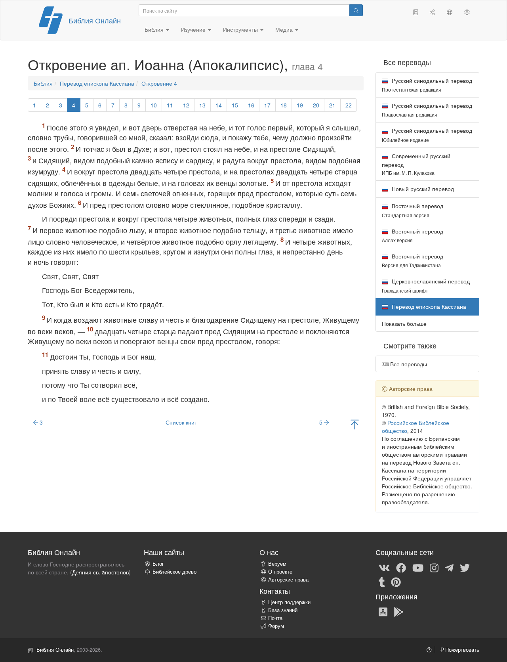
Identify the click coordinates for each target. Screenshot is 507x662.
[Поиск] (356, 10)
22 (348, 105)
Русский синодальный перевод (427, 85)
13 (202, 105)
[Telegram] (449, 567)
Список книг (181, 422)
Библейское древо (174, 571)
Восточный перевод (412, 210)
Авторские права (288, 579)
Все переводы (408, 364)
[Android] (399, 611)
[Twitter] (465, 567)
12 (186, 105)
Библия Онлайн (95, 20)
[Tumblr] (382, 581)
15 (235, 105)
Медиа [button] (284, 29)
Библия (43, 83)
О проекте (280, 571)
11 (170, 105)
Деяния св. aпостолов (100, 572)
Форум (276, 625)
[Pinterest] (396, 581)
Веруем (277, 563)
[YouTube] (417, 567)
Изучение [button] (194, 29)
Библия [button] (155, 29)
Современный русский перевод (416, 164)
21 (332, 105)
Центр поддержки (289, 602)
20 (316, 105)
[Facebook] (401, 567)
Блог (158, 563)
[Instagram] (434, 567)
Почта (275, 618)
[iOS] (383, 611)
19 (300, 105)
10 (154, 105)
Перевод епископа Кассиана (97, 83)
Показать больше (404, 323)
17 (267, 105)
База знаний (282, 610)
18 (283, 105)
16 (251, 105)
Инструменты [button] (241, 29)
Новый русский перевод (422, 189)
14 (218, 105)
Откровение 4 (159, 83)
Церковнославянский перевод (426, 285)
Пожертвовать (461, 649)
